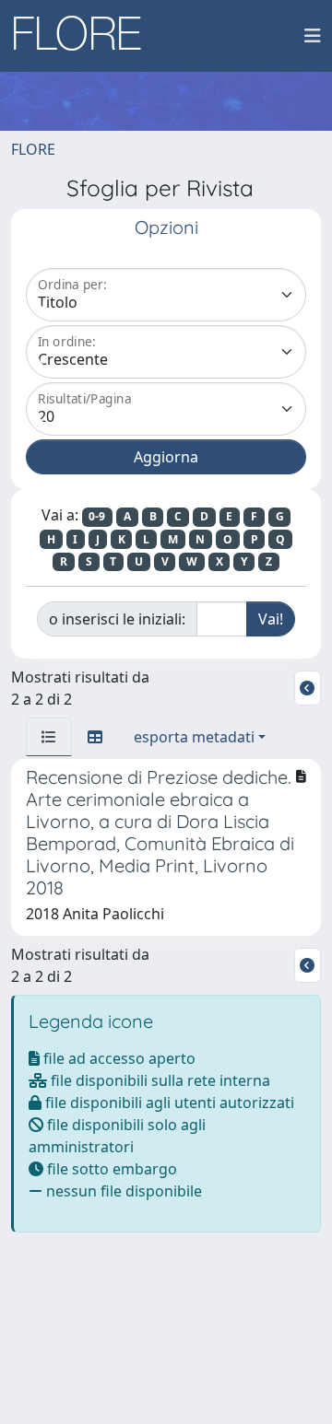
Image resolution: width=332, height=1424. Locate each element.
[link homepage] (84, 36)
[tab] (49, 737)
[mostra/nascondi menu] (312, 36)
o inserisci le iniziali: (117, 619)
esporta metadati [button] (194, 737)
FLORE (33, 149)
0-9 (97, 516)
